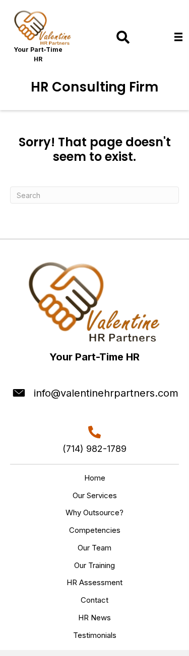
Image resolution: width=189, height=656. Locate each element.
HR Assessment (94, 582)
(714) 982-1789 (94, 448)
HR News (94, 617)
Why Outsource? (94, 512)
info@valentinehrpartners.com (106, 393)
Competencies (94, 530)
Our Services (95, 495)
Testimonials (94, 635)
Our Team (94, 547)
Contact (94, 600)
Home (94, 478)
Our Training (94, 565)
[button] (123, 37)
